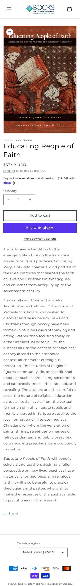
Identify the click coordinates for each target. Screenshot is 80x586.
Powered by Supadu (58, 583)
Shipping (9, 170)
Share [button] (13, 513)
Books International (31, 583)
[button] (9, 9)
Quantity (10, 191)
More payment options (40, 238)
